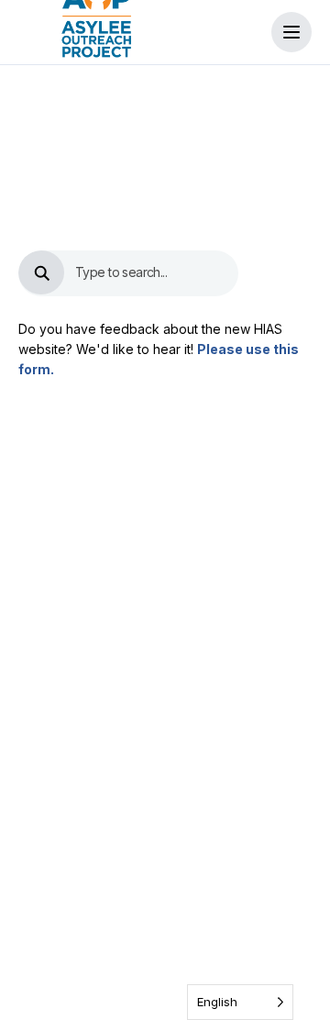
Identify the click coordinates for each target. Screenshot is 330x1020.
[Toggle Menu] (291, 32)
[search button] (41, 272)
